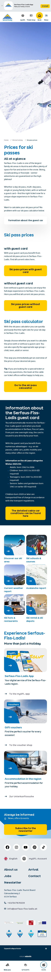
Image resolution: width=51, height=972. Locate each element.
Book (39, 19)
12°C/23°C (25, 969)
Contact (34, 876)
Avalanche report (36, 588)
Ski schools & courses (33, 559)
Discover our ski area (13, 559)
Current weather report (13, 589)
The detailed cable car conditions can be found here (25, 513)
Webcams (7, 969)
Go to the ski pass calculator (25, 386)
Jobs (7, 876)
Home (6, 140)
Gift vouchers (13, 727)
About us (11, 869)
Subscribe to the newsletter (25, 829)
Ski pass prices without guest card (25, 305)
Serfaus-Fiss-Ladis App (19, 676)
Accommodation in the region (23, 779)
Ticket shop (31, 19)
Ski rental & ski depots (34, 619)
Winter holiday (17, 140)
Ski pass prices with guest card (25, 270)
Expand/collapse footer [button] (12, 948)
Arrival (33, 869)
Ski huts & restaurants (11, 619)
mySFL (22, 19)
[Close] (2, 5)
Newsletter (12, 882)
